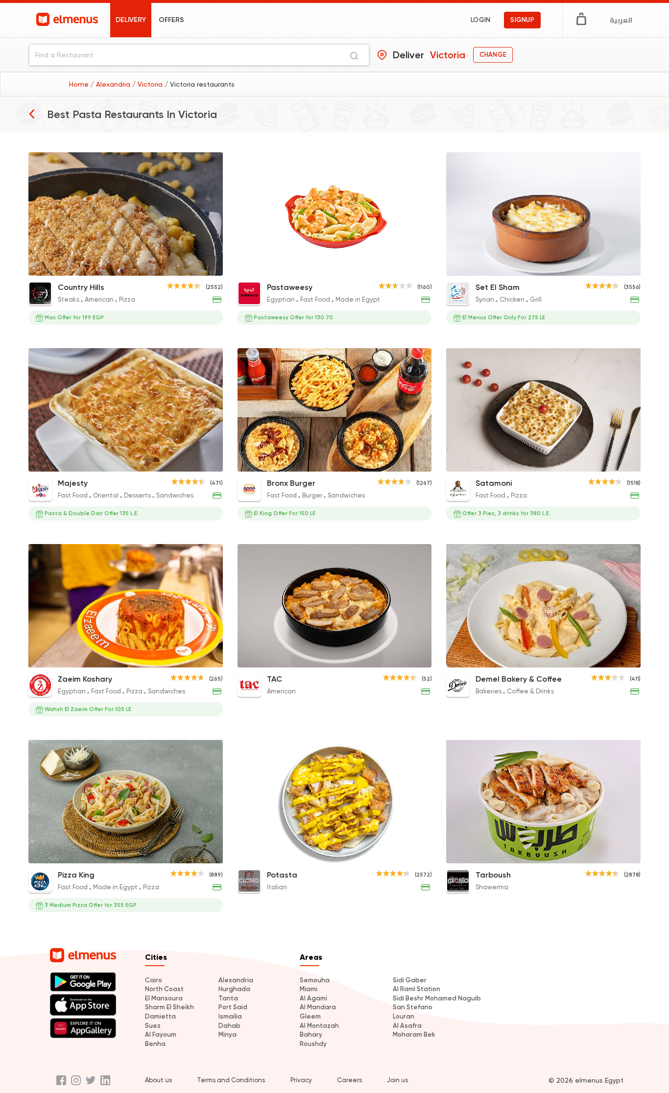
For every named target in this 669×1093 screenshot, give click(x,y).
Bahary (311, 1034)
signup (522, 20)
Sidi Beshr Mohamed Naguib (437, 998)
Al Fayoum (160, 1034)
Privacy (301, 1080)
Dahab (229, 1025)
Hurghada (234, 989)
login (480, 20)
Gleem (310, 1016)
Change (492, 54)
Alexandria (235, 980)
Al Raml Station (416, 989)
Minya (227, 1034)
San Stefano (412, 1007)
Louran (403, 1016)
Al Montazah (319, 1025)
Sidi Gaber (410, 980)
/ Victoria (148, 84)
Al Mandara (318, 1007)
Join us (397, 1080)
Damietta (160, 1016)
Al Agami (313, 998)
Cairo (153, 980)
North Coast (164, 989)
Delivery (131, 20)
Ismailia (230, 1016)
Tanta (228, 998)
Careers (349, 1080)
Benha (155, 1043)
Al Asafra (407, 1025)
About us (158, 1080)
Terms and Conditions (231, 1080)
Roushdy (313, 1043)
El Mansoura (164, 998)
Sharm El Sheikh (169, 1007)
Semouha (315, 980)
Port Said (232, 1007)
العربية (621, 20)
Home (80, 84)
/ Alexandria (111, 84)
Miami (308, 989)
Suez (153, 1025)
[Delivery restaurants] (32, 114)
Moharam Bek (414, 1034)
